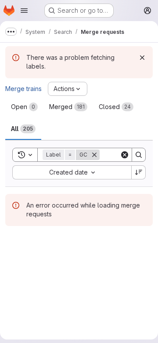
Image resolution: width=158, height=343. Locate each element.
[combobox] (71, 172)
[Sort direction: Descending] (139, 172)
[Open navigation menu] (24, 11)
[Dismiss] (142, 57)
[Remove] (94, 155)
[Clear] (124, 155)
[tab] (24, 107)
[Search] (139, 155)
